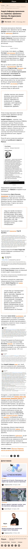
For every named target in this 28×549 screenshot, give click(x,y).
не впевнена (19, 316)
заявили (17, 429)
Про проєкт (13, 542)
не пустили (13, 83)
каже (16, 364)
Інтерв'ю (4, 526)
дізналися (20, 68)
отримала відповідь (12, 415)
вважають (6, 417)
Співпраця (20, 542)
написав (9, 343)
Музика (4, 478)
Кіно (14, 21)
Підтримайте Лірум (5, 542)
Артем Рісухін (7, 508)
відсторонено (11, 53)
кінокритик (13, 231)
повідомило (9, 33)
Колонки (4, 502)
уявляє (21, 283)
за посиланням (11, 66)
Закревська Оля (8, 484)
